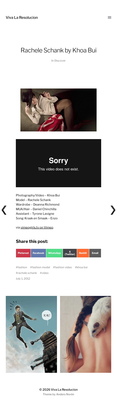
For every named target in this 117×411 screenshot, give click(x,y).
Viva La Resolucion (22, 17)
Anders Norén (65, 394)
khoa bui (82, 267)
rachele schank (27, 273)
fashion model (41, 267)
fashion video (63, 267)
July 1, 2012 (23, 278)
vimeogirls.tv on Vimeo (37, 227)
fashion (22, 267)
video (45, 273)
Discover (60, 60)
